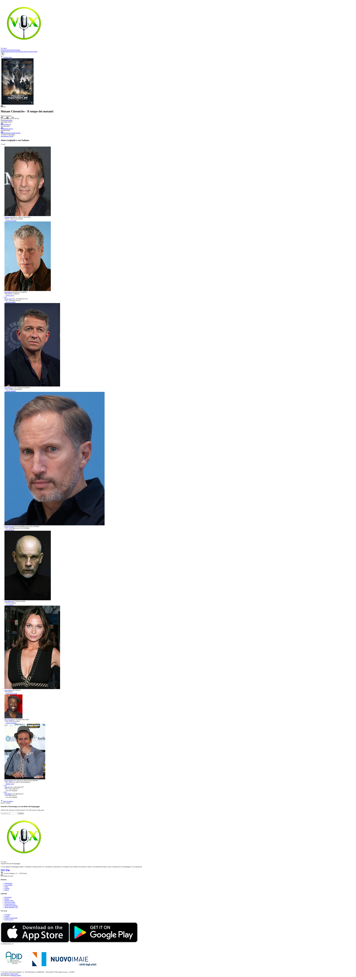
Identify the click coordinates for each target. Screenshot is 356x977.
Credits (16, 973)
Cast (10, 51)
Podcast (6, 899)
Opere (13, 51)
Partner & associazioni (11, 918)
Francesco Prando (11, 220)
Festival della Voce (9, 904)
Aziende (17, 51)
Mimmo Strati (10, 784)
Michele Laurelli (16, 975)
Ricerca (6, 890)
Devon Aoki (8, 299)
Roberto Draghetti (11, 723)
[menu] (2, 54)
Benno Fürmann (9, 526)
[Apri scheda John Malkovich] (27, 600)
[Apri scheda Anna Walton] (32, 688)
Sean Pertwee (8, 387)
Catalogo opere (7, 57)
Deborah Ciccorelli (11, 693)
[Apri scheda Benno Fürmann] (54, 525)
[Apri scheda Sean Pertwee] (32, 386)
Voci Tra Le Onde (9, 902)
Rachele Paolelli (10, 302)
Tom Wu (7, 787)
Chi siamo (30, 51)
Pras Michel (7, 794)
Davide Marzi (10, 530)
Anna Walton (8, 690)
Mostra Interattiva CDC (11, 907)
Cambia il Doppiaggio (10, 905)
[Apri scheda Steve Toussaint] (13, 718)
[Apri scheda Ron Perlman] (27, 290)
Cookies (3, 973)
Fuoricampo (23, 51)
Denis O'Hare (8, 780)
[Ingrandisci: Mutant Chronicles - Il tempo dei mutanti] (17, 81)
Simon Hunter (8, 120)
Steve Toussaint (9, 719)
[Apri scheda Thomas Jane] (27, 215)
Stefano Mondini (11, 391)
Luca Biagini (10, 605)
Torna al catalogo (8, 801)
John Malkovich (9, 601)
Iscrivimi (21, 813)
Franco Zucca (10, 295)
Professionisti (5, 51)
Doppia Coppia (8, 900)
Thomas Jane (8, 217)
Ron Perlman (8, 292)
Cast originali (8, 885)
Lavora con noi (8, 919)
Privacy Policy (10, 973)
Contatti (35, 51)
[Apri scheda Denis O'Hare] (24, 779)
